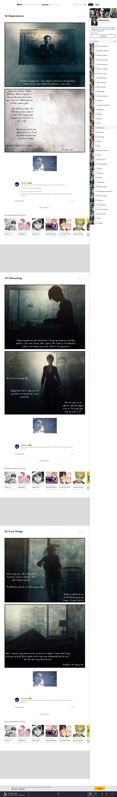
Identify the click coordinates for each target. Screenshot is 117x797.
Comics (32, 4)
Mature (52, 4)
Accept (99, 788)
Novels (38, 4)
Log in (90, 4)
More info (14, 789)
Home (26, 4)
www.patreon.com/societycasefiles (31, 188)
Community (45, 4)
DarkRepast (24, 183)
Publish (97, 4)
